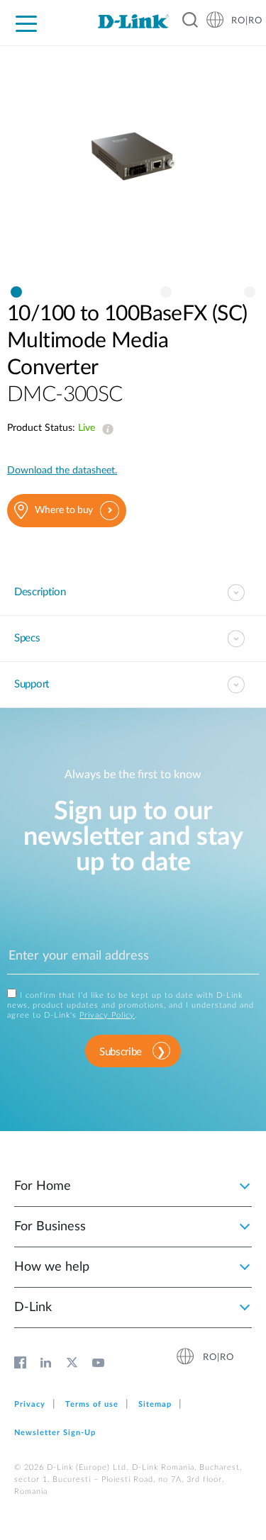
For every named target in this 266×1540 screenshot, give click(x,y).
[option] (133, 169)
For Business (50, 1226)
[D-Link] (133, 21)
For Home (42, 1186)
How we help (51, 1267)
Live (105, 429)
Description (40, 592)
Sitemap (155, 1404)
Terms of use (91, 1404)
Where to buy (64, 510)
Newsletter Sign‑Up (55, 1433)
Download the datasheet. (62, 471)
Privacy (29, 1404)
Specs (27, 638)
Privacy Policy (107, 1015)
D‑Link (33, 1307)
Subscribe (120, 1052)
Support (31, 684)
